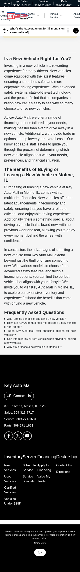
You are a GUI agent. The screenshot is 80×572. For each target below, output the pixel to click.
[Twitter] (18, 435)
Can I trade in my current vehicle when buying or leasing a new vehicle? (40, 341)
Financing (46, 456)
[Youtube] (27, 435)
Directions (63, 471)
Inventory (13, 456)
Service (30, 456)
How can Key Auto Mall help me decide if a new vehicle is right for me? (40, 324)
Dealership (66, 456)
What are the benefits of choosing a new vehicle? (36, 318)
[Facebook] (8, 435)
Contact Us (21, 396)
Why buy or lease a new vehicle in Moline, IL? (34, 347)
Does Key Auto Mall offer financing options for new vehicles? (40, 332)
